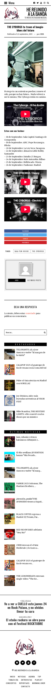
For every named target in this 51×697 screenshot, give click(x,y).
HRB (42, 34)
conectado (30, 313)
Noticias (22, 676)
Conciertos (11, 683)
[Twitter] (37, 3)
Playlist (38, 680)
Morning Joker (38, 683)
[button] (44, 332)
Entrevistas (26, 680)
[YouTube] (41, 3)
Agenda (32, 676)
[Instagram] (44, 3)
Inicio (12, 676)
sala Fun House (22, 251)
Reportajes (24, 683)
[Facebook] (34, 3)
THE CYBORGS (38, 251)
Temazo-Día (13, 680)
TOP (39, 676)
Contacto (25, 686)
